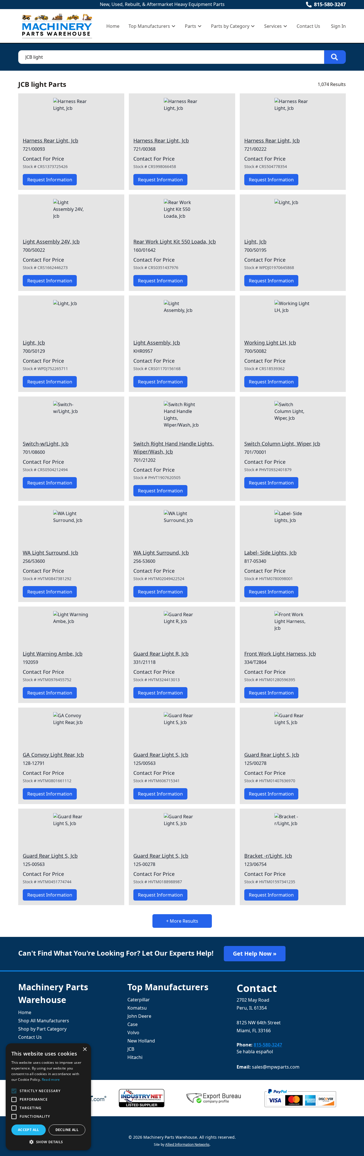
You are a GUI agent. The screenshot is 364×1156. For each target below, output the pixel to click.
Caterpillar (138, 999)
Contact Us (308, 26)
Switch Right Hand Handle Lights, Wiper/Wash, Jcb (173, 447)
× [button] (84, 1049)
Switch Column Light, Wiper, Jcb (282, 443)
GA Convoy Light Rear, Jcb (53, 754)
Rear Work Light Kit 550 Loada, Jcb (174, 241)
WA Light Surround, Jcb (50, 552)
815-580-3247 (330, 4)
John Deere (139, 1016)
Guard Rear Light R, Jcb (161, 653)
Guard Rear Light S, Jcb (160, 754)
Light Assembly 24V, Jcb (51, 241)
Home (112, 26)
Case (132, 1024)
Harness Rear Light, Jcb (50, 140)
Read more (51, 1079)
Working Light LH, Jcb (270, 342)
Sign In (338, 26)
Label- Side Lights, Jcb (270, 552)
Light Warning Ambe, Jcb (52, 653)
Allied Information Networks (187, 1144)
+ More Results (182, 921)
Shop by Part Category (42, 1029)
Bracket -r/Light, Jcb (268, 855)
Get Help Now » (254, 953)
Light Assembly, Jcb (156, 342)
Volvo (133, 1032)
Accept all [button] (28, 1129)
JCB (130, 1049)
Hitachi (134, 1057)
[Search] (335, 57)
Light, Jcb (255, 241)
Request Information (49, 180)
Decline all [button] (66, 1129)
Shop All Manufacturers (43, 1020)
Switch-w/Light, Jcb (46, 443)
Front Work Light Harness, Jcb (280, 653)
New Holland (141, 1041)
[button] (48, 1142)
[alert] (48, 1096)
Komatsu (137, 1008)
